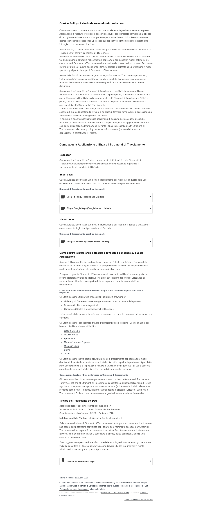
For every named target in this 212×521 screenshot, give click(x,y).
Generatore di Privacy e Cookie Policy (113, 482)
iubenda (102, 485)
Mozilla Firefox (71, 334)
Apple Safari (70, 338)
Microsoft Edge (71, 345)
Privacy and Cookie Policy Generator (115, 492)
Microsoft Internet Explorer (77, 342)
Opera (67, 353)
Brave (67, 349)
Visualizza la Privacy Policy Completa (138, 500)
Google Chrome (72, 330)
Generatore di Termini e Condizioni (82, 485)
